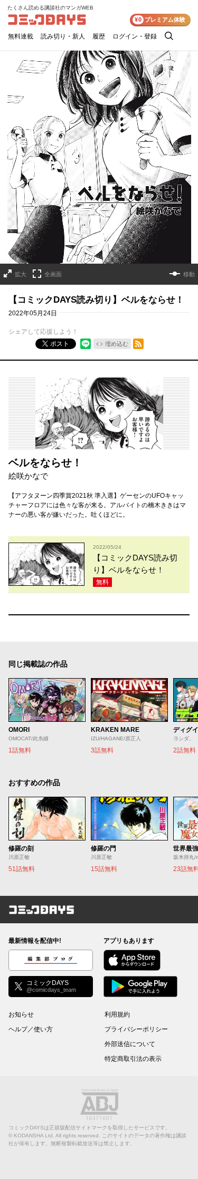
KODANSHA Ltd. (34, 1135)
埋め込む (116, 344)
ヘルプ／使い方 (30, 1029)
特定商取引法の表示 (133, 1058)
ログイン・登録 (134, 36)
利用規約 (117, 1014)
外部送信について (130, 1044)
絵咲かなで (28, 475)
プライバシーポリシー (136, 1029)
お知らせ (21, 1014)
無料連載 (20, 36)
